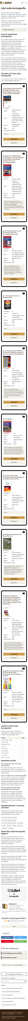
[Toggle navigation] (26, 2)
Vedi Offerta (14, 139)
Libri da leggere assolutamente (14, 974)
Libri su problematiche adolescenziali (12, 988)
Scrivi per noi (21, 1016)
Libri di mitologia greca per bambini (12, 953)
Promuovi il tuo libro (12, 1016)
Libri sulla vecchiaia (7, 995)
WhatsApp (21, 941)
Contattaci (12, 1018)
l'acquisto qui (17, 785)
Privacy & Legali (6, 1018)
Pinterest (8, 941)
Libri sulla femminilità (7, 1001)
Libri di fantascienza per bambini (11, 991)
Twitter (21, 937)
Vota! (14, 926)
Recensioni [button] (14, 142)
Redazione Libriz (13, 903)
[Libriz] (6, 2)
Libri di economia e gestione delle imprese (13, 998)
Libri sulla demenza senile (9, 957)
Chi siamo (4, 1016)
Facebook (8, 937)
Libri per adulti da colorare (9, 1005)
